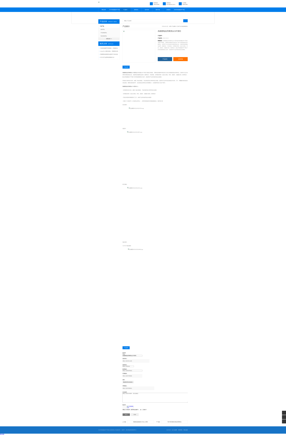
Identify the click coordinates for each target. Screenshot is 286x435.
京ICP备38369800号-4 (131, 430)
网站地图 (186, 430)
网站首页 (104, 9)
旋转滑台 (103, 29)
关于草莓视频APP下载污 (114, 10)
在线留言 (168, 9)
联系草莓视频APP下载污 (179, 10)
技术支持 (147, 9)
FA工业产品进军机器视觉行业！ (107, 57)
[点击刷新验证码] (130, 407)
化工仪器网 (174, 430)
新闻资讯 (136, 9)
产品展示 (125, 9)
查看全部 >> (109, 38)
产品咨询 (165, 59)
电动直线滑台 (104, 36)
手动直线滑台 (104, 32)
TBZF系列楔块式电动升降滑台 (174, 421)
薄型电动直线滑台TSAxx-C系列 (140, 421)
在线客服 (180, 59)
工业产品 (102, 26)
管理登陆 (180, 430)
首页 (170, 26)
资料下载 (158, 9)
